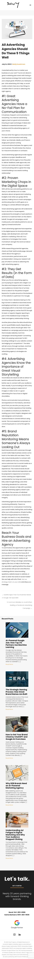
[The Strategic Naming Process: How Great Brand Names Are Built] (17, 679)
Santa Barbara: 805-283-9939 (17, 915)
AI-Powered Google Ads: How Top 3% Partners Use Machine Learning (16, 644)
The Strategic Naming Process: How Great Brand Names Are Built (16, 691)
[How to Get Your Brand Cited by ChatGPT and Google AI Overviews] (17, 724)
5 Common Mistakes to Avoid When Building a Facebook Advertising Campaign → (19, 602)
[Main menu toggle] (30, 5)
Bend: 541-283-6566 (17, 912)
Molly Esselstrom (18, 64)
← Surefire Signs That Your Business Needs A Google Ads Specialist (16, 595)
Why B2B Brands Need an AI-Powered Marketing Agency (16, 785)
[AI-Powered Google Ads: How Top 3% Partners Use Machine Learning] (17, 630)
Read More (9, 664)
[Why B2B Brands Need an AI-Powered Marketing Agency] (17, 773)
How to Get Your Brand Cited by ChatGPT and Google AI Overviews (17, 736)
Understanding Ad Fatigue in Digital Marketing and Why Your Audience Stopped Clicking (15, 835)
